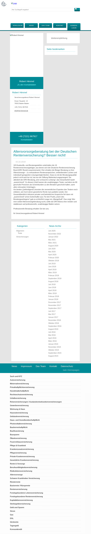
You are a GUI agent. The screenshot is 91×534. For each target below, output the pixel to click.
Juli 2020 (51, 249)
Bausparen (14, 435)
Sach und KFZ (16, 376)
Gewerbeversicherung (19, 405)
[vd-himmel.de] (14, 3)
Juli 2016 (51, 332)
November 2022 (54, 234)
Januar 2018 (53, 299)
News (31, 25)
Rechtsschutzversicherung (21, 395)
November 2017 (54, 305)
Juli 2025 (51, 231)
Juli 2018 (51, 284)
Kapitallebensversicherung (21, 500)
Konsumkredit (16, 529)
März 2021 (52, 243)
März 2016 (52, 341)
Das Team (45, 25)
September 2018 (54, 278)
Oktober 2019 (53, 261)
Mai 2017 (52, 314)
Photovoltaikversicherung (21, 424)
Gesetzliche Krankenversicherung (24, 460)
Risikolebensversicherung (21, 471)
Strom (12, 511)
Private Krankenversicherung (22, 456)
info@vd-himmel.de (21, 111)
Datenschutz (67, 366)
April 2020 (52, 255)
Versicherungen (22, 237)
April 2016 (52, 338)
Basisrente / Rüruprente (20, 486)
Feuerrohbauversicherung (21, 442)
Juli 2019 (51, 264)
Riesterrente (15, 482)
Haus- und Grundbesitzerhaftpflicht (25, 420)
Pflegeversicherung (18, 453)
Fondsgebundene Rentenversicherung (26, 496)
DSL (12, 518)
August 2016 (53, 329)
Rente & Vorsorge (17, 464)
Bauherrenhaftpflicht (18, 427)
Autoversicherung (17, 380)
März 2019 (52, 272)
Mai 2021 (52, 240)
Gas (11, 515)
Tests (20, 233)
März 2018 (52, 293)
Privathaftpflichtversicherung (22, 387)
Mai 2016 (52, 335)
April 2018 (52, 290)
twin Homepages (71, 370)
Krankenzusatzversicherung (22, 449)
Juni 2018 (52, 287)
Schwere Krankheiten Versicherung (25, 478)
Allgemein (20, 231)
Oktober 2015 (53, 350)
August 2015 (53, 356)
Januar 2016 (53, 344)
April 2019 (52, 269)
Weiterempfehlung (59, 38)
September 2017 (54, 308)
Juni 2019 (52, 266)
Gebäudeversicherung (19, 416)
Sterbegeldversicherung (20, 504)
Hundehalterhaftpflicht (19, 391)
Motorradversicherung (19, 384)
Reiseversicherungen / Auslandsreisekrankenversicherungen (36, 402)
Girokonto (14, 522)
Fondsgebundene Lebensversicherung (26, 493)
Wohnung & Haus (17, 409)
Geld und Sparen (17, 507)
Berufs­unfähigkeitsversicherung (23, 467)
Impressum (26, 366)
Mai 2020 (52, 252)
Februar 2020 (53, 258)
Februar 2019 (53, 275)
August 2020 (53, 246)
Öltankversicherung (18, 438)
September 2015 (54, 353)
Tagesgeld (14, 526)
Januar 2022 (53, 237)
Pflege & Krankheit (18, 445)
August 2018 (53, 281)
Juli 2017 (51, 311)
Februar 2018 (53, 296)
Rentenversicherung (18, 489)
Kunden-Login (73, 27)
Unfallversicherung (18, 398)
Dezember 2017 (54, 302)
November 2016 (54, 320)
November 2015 (54, 347)
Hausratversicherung (19, 413)
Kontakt (59, 25)
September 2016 (54, 326)
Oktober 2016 (53, 323)
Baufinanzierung (17, 431)
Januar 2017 (53, 317)
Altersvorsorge (16, 475)
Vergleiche (18, 25)
